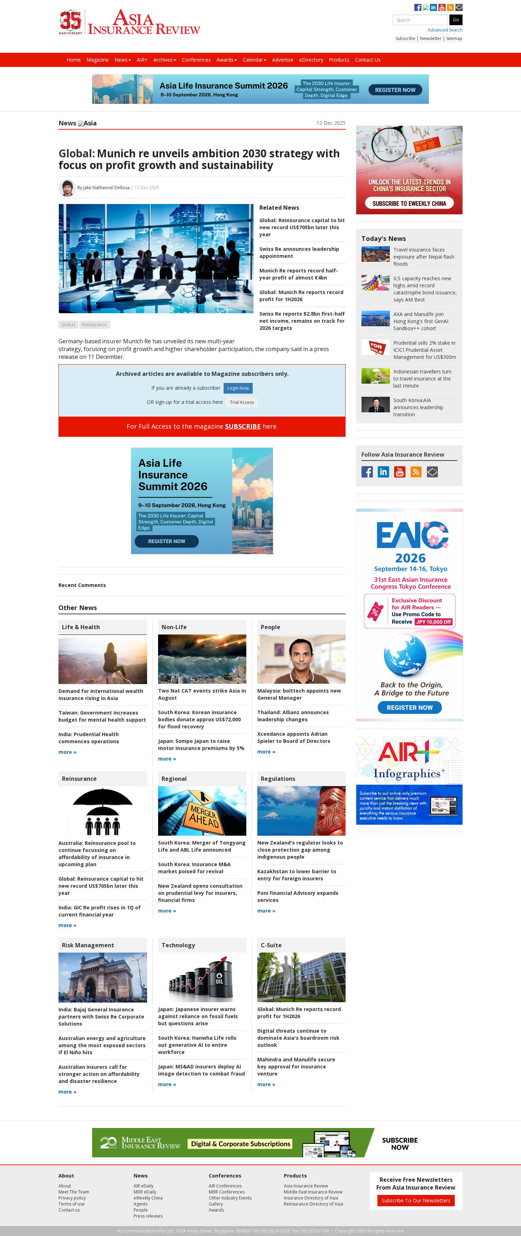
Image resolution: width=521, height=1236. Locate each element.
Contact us (69, 1210)
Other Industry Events (230, 1198)
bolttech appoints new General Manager (299, 694)
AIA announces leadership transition (418, 407)
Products (339, 59)
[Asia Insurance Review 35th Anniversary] (129, 22)
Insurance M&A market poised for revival (194, 868)
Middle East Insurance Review (313, 1192)
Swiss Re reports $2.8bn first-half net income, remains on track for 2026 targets (302, 320)
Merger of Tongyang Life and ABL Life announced (202, 846)
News (121, 59)
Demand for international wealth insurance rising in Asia (100, 694)
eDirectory (311, 59)
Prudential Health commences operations (88, 738)
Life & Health (81, 627)
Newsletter (431, 38)
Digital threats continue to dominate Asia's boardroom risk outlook (298, 1037)
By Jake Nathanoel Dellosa (103, 188)
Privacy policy (72, 1198)
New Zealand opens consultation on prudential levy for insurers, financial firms (200, 892)
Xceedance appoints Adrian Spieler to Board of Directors (293, 737)
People (270, 627)
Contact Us (368, 59)
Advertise (282, 59)
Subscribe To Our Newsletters (416, 1200)
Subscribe (405, 38)
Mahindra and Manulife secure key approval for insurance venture (296, 1066)
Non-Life (174, 627)
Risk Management (88, 945)
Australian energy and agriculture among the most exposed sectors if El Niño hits (102, 1045)
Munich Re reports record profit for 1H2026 (301, 296)
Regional (174, 779)
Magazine (97, 59)
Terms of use (71, 1204)
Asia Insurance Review (306, 1186)
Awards (225, 59)
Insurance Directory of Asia (311, 1198)
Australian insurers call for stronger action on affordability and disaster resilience (99, 1073)
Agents (140, 1204)
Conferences (196, 59)
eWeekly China (148, 1198)
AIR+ (142, 59)
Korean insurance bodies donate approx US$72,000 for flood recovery (199, 719)
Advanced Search (445, 30)
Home (74, 59)
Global (68, 325)
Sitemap (454, 38)
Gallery (216, 1204)
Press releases (148, 1216)
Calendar (253, 59)
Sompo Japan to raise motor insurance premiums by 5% (201, 744)
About (64, 1186)
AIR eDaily (143, 1186)
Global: (76, 153)
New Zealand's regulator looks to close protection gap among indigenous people (300, 849)
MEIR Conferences (227, 1192)
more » (67, 752)
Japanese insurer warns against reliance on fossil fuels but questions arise (198, 1016)
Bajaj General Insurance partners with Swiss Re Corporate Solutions (101, 1016)
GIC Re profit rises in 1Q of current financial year (99, 911)
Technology (178, 945)
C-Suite (271, 945)
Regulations (278, 779)
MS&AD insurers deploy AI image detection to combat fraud (201, 1070)
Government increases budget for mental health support (102, 716)
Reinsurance (94, 325)
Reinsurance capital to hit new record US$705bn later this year (302, 227)
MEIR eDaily (145, 1192)
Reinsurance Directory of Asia (313, 1204)
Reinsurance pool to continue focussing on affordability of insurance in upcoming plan (97, 854)
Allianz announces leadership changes (293, 716)
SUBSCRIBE (243, 426)
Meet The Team (73, 1192)
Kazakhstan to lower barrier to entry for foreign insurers (296, 875)
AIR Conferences (225, 1186)
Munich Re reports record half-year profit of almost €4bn (298, 274)
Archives (163, 59)
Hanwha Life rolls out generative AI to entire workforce (197, 1044)
